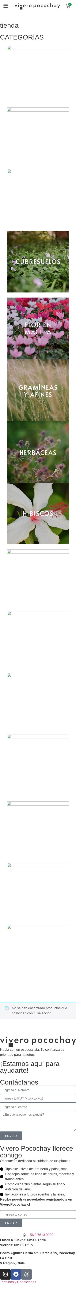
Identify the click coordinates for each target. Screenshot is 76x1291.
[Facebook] (16, 1274)
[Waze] (26, 1274)
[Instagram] (5, 1274)
